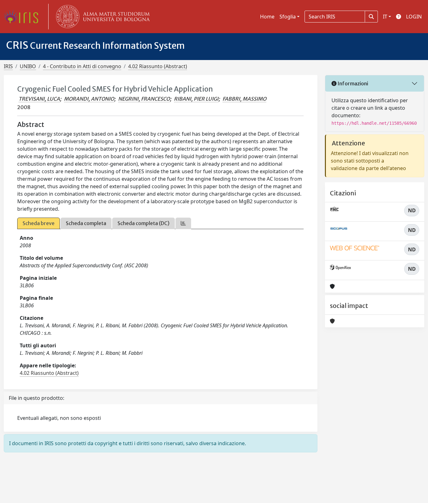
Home (267, 16)
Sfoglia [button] (287, 16)
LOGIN (414, 16)
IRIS (8, 66)
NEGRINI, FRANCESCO (144, 99)
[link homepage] (23, 16)
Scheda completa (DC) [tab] (143, 223)
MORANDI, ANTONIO (89, 99)
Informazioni (352, 83)
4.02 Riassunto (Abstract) (157, 66)
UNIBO (28, 66)
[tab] (183, 223)
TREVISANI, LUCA (39, 99)
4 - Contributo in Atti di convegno (82, 66)
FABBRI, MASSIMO (244, 99)
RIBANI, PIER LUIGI (196, 99)
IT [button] (385, 16)
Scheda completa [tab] (86, 223)
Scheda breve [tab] (39, 223)
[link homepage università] (101, 16)
